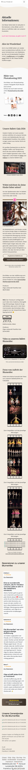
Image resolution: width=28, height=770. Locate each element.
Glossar (4, 757)
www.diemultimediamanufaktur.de (15, 553)
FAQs (9, 757)
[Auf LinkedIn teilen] (12, 115)
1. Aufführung (10, 56)
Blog (13, 757)
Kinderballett (12, 759)
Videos (5, 157)
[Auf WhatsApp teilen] (17, 115)
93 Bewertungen (14, 704)
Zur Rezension (8, 577)
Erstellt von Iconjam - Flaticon (9, 324)
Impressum (9, 761)
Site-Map (19, 757)
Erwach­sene (21, 759)
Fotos (21, 155)
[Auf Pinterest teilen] (14, 115)
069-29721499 (19, 769)
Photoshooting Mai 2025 (15, 91)
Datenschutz (18, 761)
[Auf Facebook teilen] (9, 115)
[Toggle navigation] (24, 1)
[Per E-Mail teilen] (20, 115)
